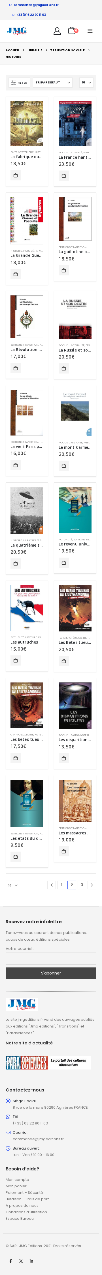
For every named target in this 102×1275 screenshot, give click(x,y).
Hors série (30, 251)
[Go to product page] (26, 123)
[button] (90, 31)
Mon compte (17, 1179)
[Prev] (51, 885)
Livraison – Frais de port (27, 1199)
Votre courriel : (20, 948)
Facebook (10, 1261)
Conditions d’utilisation (26, 1212)
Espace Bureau (20, 1218)
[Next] (92, 885)
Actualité (77, 345)
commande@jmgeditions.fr (36, 5)
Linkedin (31, 1261)
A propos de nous (22, 1205)
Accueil (64, 152)
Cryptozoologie (21, 734)
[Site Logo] (17, 31)
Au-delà (76, 152)
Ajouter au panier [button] (15, 175)
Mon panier (16, 1186)
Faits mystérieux (22, 152)
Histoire (40, 152)
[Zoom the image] (22, 1001)
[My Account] (57, 31)
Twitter (21, 1261)
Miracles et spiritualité (39, 540)
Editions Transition (72, 247)
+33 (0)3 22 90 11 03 (31, 14)
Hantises (89, 152)
